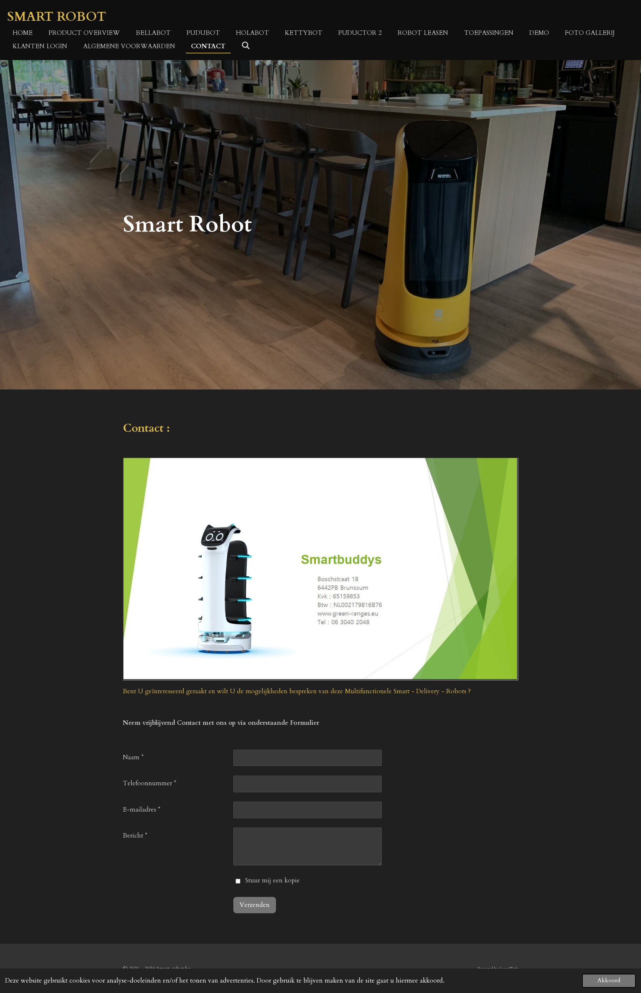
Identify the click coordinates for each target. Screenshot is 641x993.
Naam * (133, 757)
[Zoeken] (246, 46)
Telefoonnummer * (149, 783)
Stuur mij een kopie (272, 880)
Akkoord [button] (609, 980)
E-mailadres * (141, 809)
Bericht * (135, 835)
